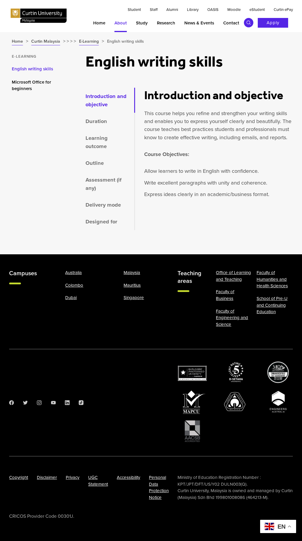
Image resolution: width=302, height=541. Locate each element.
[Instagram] (39, 402)
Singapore (134, 297)
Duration (96, 121)
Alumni (172, 9)
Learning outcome (97, 142)
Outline (95, 163)
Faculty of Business (225, 295)
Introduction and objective (106, 100)
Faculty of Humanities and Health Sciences (272, 279)
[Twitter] (25, 402)
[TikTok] (81, 402)
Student (134, 9)
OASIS (213, 9)
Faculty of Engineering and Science (232, 318)
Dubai (71, 297)
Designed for (101, 221)
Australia (73, 272)
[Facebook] (11, 402)
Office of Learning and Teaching (233, 276)
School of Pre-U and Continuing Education (272, 305)
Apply (273, 22)
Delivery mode (103, 205)
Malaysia (132, 272)
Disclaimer (47, 477)
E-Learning (24, 56)
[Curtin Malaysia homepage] (38, 15)
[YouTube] (53, 402)
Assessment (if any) (104, 184)
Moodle (234, 9)
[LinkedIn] (67, 402)
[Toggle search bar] (248, 22)
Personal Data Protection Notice (159, 487)
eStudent (257, 9)
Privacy (72, 477)
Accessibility (128, 477)
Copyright (18, 477)
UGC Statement (98, 480)
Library (192, 9)
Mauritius (132, 285)
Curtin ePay (283, 9)
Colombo (74, 285)
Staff (153, 9)
